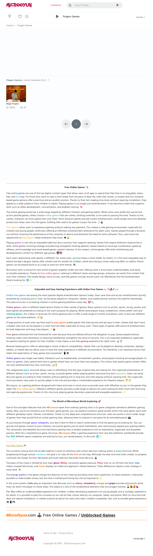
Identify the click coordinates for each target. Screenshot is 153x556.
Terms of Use (49, 533)
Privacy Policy (66, 533)
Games (140, 17)
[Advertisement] (76, 53)
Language (138, 539)
